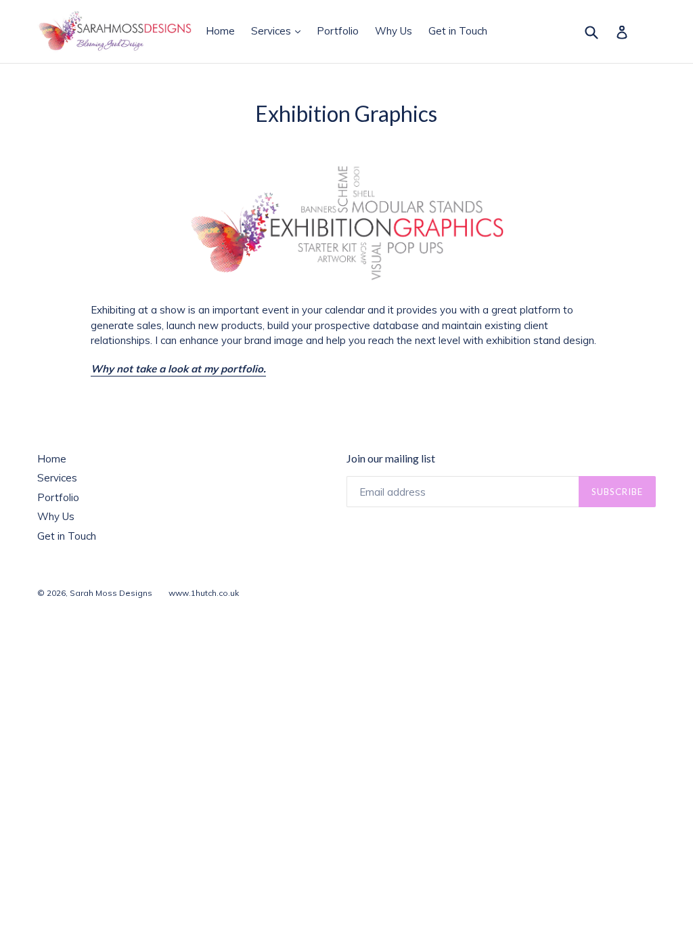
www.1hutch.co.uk (204, 593)
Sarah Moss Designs (111, 593)
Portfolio (338, 30)
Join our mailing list (390, 458)
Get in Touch (457, 30)
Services (279, 30)
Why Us (393, 30)
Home (220, 30)
